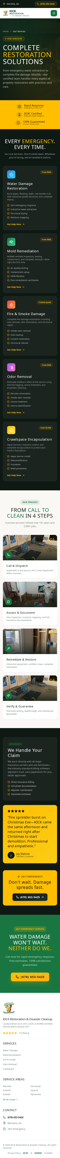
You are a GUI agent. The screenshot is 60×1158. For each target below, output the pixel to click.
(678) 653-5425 (30, 897)
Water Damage (10, 1050)
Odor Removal (10, 1064)
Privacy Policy (14, 1153)
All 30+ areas (9, 1099)
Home (6, 31)
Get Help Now (14, 224)
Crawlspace (8, 1068)
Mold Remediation (12, 1055)
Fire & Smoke (9, 1059)
